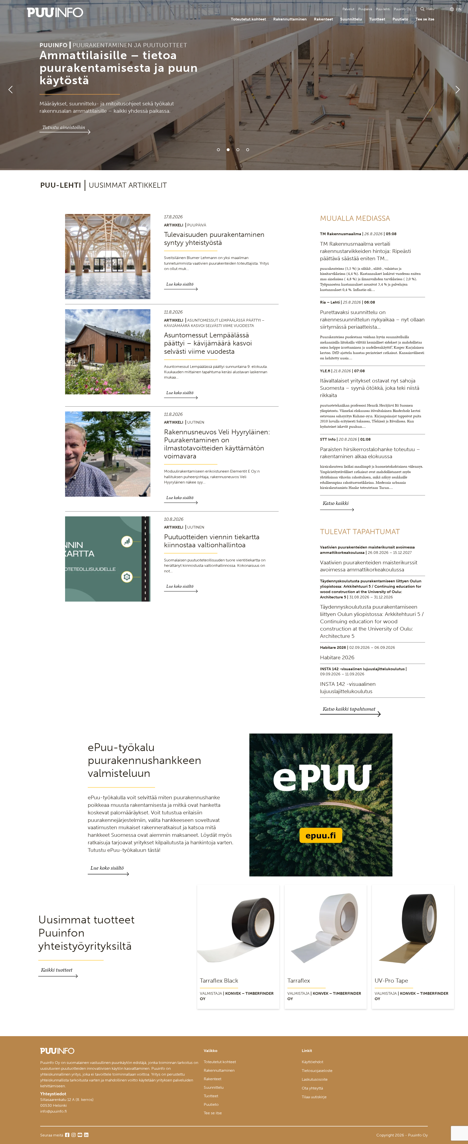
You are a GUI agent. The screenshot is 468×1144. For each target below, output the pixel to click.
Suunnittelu (351, 19)
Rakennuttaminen (290, 19)
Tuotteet (377, 19)
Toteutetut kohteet (248, 19)
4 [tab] (247, 149)
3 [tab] (237, 149)
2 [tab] (228, 149)
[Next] (459, 85)
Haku (430, 9)
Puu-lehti (383, 9)
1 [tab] (218, 149)
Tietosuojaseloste (317, 1070)
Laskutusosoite (315, 1079)
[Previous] (8, 85)
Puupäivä (365, 9)
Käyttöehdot (312, 1062)
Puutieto (400, 19)
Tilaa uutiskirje (314, 1097)
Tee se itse (425, 19)
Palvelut (348, 9)
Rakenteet (323, 19)
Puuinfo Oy (402, 9)
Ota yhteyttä (312, 1088)
